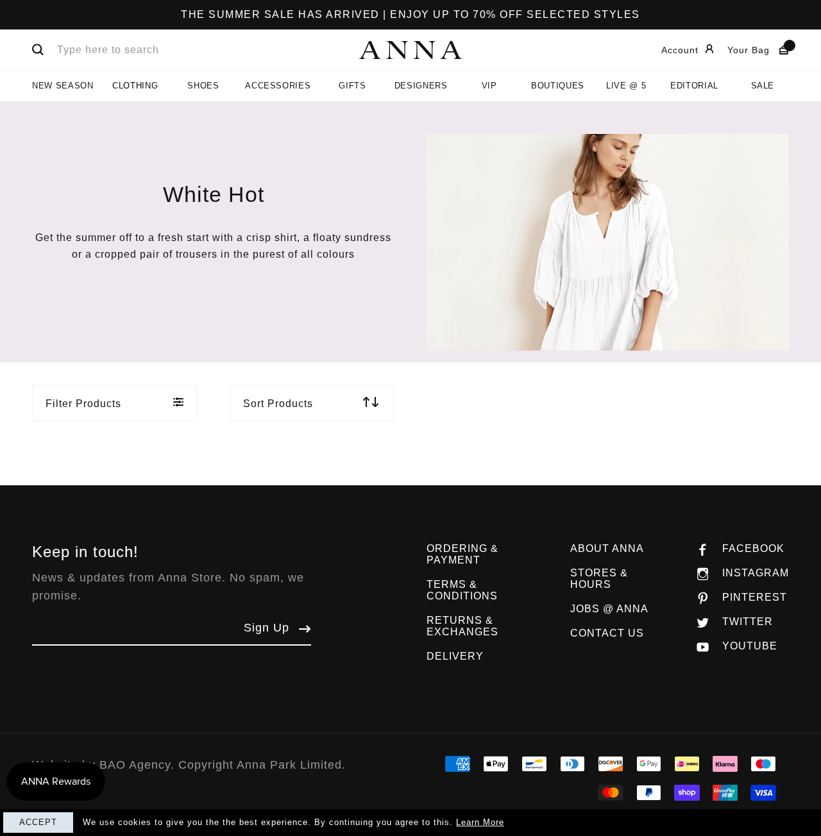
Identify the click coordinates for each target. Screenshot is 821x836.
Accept (38, 822)
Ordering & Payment (462, 554)
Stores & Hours (599, 578)
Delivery (455, 656)
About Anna (607, 548)
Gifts (352, 85)
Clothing (135, 85)
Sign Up (266, 627)
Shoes (203, 85)
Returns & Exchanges (462, 626)
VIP (489, 85)
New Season (63, 85)
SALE (763, 85)
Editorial (694, 85)
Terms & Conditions (462, 590)
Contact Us (607, 633)
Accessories (277, 85)
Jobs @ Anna (609, 608)
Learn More (480, 822)
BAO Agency (135, 764)
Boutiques (557, 85)
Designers (421, 85)
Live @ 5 (626, 85)
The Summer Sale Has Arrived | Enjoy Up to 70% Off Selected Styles (410, 14)
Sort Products (278, 403)
